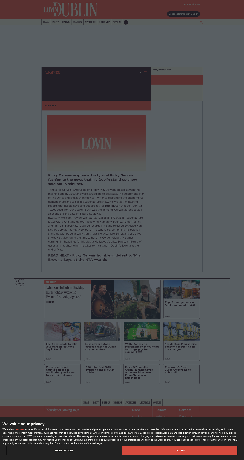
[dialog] (122, 438)
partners (19, 429)
